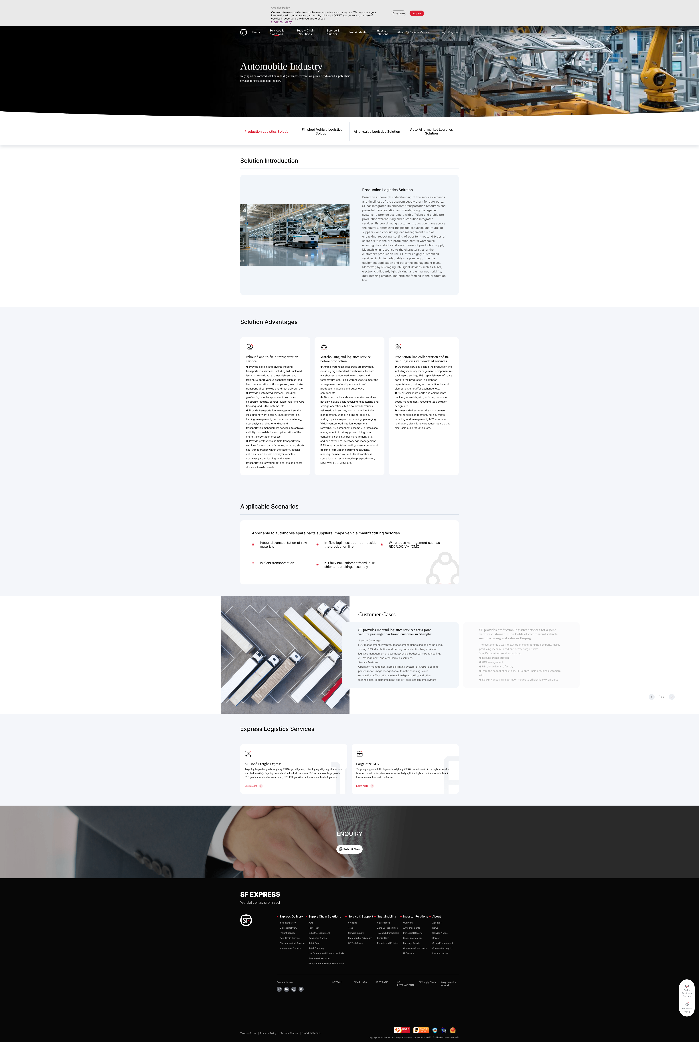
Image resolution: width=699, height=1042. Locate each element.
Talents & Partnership (388, 933)
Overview (408, 922)
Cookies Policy (281, 22)
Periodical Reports (412, 933)
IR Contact (408, 953)
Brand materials (311, 1033)
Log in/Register (450, 32)
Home (256, 32)
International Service (290, 948)
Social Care (383, 938)
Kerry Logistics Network (448, 983)
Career (436, 938)
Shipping (352, 922)
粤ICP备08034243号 (422, 1037)
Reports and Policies (387, 943)
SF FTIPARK (382, 982)
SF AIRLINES (360, 982)
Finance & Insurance (319, 958)
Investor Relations (382, 32)
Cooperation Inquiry (442, 948)
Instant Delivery (288, 922)
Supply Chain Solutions (305, 32)
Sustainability (357, 32)
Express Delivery (288, 927)
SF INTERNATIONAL (405, 983)
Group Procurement (442, 943)
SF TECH (336, 982)
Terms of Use (248, 1033)
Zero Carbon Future (387, 927)
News (435, 927)
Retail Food (314, 943)
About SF (437, 922)
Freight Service (287, 933)
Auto (311, 922)
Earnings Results (411, 943)
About (401, 32)
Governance (383, 922)
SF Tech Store (355, 943)
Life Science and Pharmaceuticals (326, 953)
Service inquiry (356, 933)
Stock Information (412, 938)
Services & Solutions (276, 32)
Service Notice (440, 933)
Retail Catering (316, 948)
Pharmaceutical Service (292, 943)
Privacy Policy (268, 1033)
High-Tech (314, 927)
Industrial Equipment (319, 933)
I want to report (440, 953)
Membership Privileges (360, 938)
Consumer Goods (318, 938)
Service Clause (289, 1033)
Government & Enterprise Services (326, 963)
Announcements (411, 927)
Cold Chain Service (290, 938)
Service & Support (333, 32)
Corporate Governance (415, 948)
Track (351, 927)
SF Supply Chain (427, 982)
